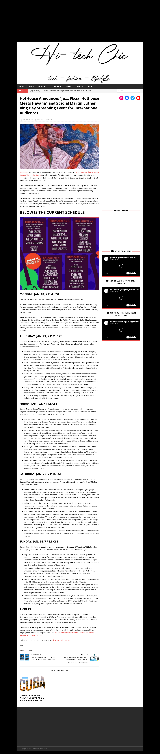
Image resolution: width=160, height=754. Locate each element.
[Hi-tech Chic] (80, 82)
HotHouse (24, 172)
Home (21, 86)
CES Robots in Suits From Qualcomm (123, 314)
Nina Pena (40, 120)
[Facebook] (127, 98)
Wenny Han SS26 (123, 251)
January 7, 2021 (28, 120)
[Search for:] (128, 90)
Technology (56, 86)
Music (50, 120)
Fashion (42, 86)
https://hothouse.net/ (62, 640)
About (91, 86)
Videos (80, 86)
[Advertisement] (80, 22)
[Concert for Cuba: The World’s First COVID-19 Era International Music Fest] (32, 683)
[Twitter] (132, 98)
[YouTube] (138, 98)
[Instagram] (121, 98)
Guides (69, 86)
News (31, 86)
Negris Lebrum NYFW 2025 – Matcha (123, 282)
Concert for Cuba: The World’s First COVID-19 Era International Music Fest (32, 698)
